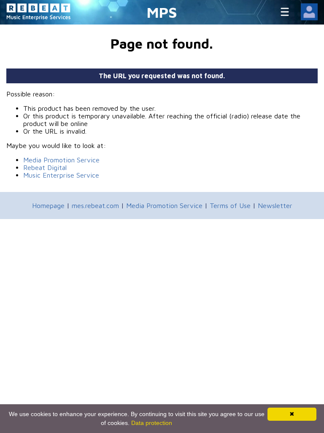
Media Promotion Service (61, 160)
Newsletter (275, 205)
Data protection (151, 422)
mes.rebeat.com (95, 205)
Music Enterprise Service (61, 175)
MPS (162, 12)
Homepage (48, 205)
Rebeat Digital (45, 167)
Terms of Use (230, 205)
